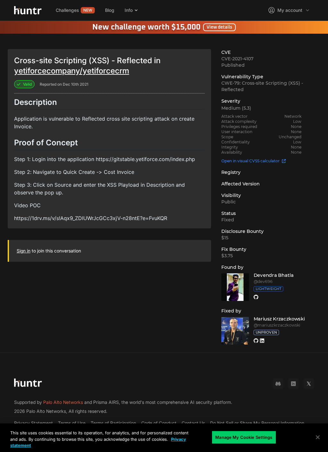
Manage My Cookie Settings (243, 436)
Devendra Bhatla (273, 275)
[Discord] (278, 384)
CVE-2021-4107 (237, 59)
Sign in (23, 250)
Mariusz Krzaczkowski (278, 319)
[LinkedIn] (293, 384)
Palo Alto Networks (63, 402)
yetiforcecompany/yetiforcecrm (71, 70)
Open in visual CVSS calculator (250, 160)
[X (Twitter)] (309, 384)
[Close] (318, 437)
